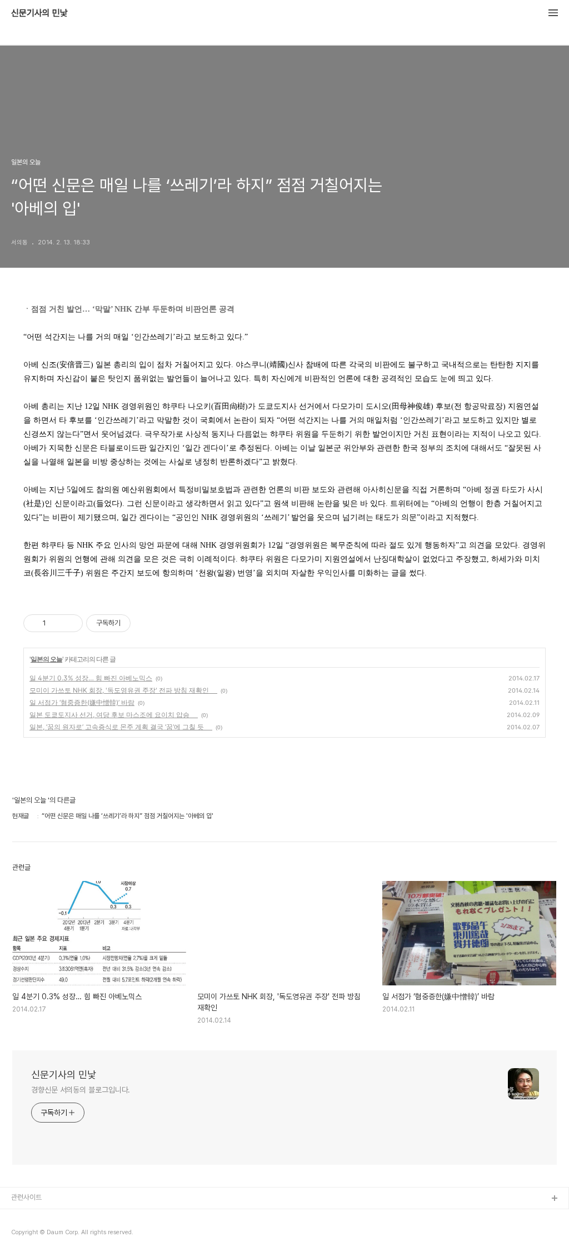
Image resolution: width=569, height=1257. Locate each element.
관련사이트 (26, 1197)
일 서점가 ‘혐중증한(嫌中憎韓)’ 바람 (81, 702)
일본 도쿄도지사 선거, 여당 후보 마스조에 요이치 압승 (113, 714)
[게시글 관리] (70, 623)
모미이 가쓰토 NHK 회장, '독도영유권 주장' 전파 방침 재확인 (123, 690)
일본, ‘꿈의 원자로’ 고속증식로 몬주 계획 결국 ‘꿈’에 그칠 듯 (120, 727)
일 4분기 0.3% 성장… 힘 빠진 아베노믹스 (90, 678)
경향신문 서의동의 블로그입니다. (80, 1089)
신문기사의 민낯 (39, 13)
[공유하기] (56, 623)
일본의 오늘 (46, 659)
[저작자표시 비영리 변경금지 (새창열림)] (146, 623)
